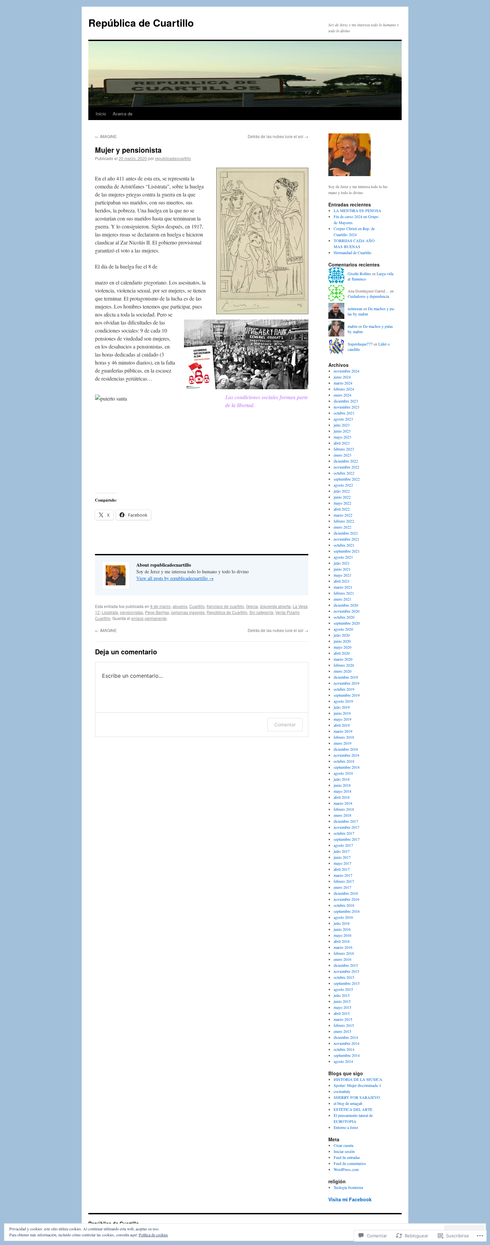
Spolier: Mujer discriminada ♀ (358, 1085)
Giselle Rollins (359, 273)
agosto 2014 (343, 1061)
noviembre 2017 (346, 827)
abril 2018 (342, 797)
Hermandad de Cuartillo (352, 252)
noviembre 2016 (346, 899)
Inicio (101, 113)
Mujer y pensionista (128, 150)
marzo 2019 (343, 731)
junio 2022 (342, 497)
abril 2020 (342, 653)
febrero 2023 (344, 449)
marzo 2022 (343, 515)
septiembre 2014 (347, 1055)
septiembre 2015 (347, 983)
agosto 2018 (343, 773)
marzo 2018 (343, 803)
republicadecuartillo (173, 158)
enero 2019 (342, 743)
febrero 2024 (344, 389)
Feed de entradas (347, 1157)
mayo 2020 (342, 647)
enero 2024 (342, 395)
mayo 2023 (342, 437)
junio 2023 (342, 431)
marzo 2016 (343, 947)
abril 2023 (342, 443)
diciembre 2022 (346, 461)
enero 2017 (342, 887)
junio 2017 (342, 857)
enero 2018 (342, 815)
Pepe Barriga (157, 612)
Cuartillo (197, 606)
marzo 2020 (343, 659)
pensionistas (131, 612)
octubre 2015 (344, 977)
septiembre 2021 (347, 551)
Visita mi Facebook (350, 1199)
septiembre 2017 (347, 839)
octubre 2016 (344, 905)
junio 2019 (342, 713)
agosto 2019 (343, 701)
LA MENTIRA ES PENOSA (357, 210)
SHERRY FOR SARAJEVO (357, 1097)
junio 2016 (342, 929)
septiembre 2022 (347, 479)
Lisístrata (110, 612)
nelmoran (355, 308)
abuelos (180, 606)
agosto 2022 (343, 485)
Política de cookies (153, 1234)
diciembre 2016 (346, 893)
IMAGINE (106, 136)
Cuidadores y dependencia (368, 296)
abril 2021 (342, 581)
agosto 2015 (343, 989)
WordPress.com (346, 1169)
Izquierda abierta (275, 606)
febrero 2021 (344, 593)
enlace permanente (149, 618)
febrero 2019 (344, 737)
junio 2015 (342, 1001)
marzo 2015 (343, 1019)
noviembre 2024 (346, 371)
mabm (352, 326)
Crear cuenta (343, 1145)
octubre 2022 (344, 473)
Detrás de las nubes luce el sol (278, 136)
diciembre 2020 (346, 605)
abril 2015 (342, 1013)
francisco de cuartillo (225, 606)
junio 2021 (342, 569)
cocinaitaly (342, 1091)
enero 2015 (342, 1031)
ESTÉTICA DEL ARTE (353, 1109)
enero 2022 (342, 527)
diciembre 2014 (346, 1037)
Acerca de (122, 113)
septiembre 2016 (347, 911)
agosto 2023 (343, 419)
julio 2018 (342, 779)
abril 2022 (342, 509)
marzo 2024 (343, 383)
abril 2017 (342, 869)
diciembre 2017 (346, 821)
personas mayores (188, 612)
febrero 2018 (344, 809)
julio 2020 (342, 635)
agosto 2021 (343, 557)
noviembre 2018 (346, 755)
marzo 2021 (343, 587)
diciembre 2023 (346, 401)
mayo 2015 (342, 1007)
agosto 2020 (343, 629)
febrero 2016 (344, 953)
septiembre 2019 (347, 695)
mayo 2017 (342, 863)
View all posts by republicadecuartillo (175, 578)
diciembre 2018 (346, 749)
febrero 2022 (344, 521)
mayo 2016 (342, 935)
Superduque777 (360, 344)
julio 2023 (342, 425)
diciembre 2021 (346, 533)
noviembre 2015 (346, 971)
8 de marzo (160, 606)
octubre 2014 (344, 1049)
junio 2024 (342, 377)
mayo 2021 (342, 575)
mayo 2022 (342, 503)
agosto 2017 (343, 845)
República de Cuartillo (141, 22)
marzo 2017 (343, 875)
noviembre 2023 (346, 407)
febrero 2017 (344, 881)
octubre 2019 (344, 689)
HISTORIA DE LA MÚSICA (358, 1079)
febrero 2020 (344, 665)
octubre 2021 (344, 545)
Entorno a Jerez (346, 1127)
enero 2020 (342, 671)
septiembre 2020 (347, 623)
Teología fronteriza (348, 1187)
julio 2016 (342, 923)
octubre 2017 (344, 833)
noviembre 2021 (346, 539)
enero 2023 (342, 455)
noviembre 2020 (346, 611)
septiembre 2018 (347, 767)
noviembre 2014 (346, 1043)
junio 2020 (342, 641)
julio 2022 (342, 491)
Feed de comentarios (350, 1163)
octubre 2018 (344, 761)
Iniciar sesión (344, 1151)
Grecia (252, 606)
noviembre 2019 (346, 683)
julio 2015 (342, 995)
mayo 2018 (342, 791)
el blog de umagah (348, 1103)
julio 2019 (342, 707)
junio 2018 (342, 785)
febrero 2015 (344, 1025)
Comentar (285, 724)
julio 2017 (342, 851)
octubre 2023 (344, 413)
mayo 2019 (342, 719)
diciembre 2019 (346, 677)
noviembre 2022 (346, 467)
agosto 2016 (343, 917)
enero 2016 (342, 959)
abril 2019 (342, 725)
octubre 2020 (344, 617)
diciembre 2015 (346, 965)
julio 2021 (342, 563)
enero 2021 (342, 599)
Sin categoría (261, 612)
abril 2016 (342, 941)
